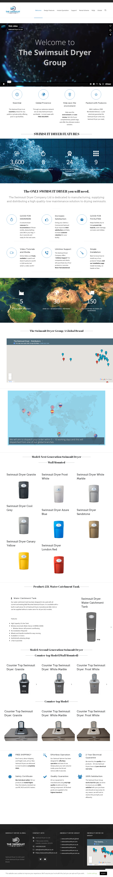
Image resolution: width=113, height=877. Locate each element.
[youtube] (45, 859)
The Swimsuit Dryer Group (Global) (56, 813)
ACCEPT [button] (103, 873)
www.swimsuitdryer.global (70, 839)
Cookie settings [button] (92, 873)
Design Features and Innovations (91, 813)
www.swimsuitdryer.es (68, 847)
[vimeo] (40, 859)
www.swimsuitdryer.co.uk (69, 845)
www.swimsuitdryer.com (69, 842)
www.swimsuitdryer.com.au (70, 853)
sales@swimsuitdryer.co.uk (44, 850)
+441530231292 (41, 846)
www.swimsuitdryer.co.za (69, 850)
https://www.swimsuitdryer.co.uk (46, 853)
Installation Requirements (21, 813)
